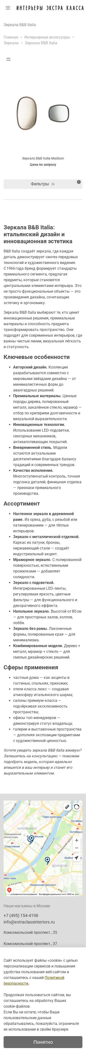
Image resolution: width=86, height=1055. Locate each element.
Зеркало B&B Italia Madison (43, 158)
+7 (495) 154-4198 (21, 915)
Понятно (43, 1042)
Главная (11, 37)
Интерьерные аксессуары (47, 37)
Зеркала (11, 43)
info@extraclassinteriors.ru (29, 921)
